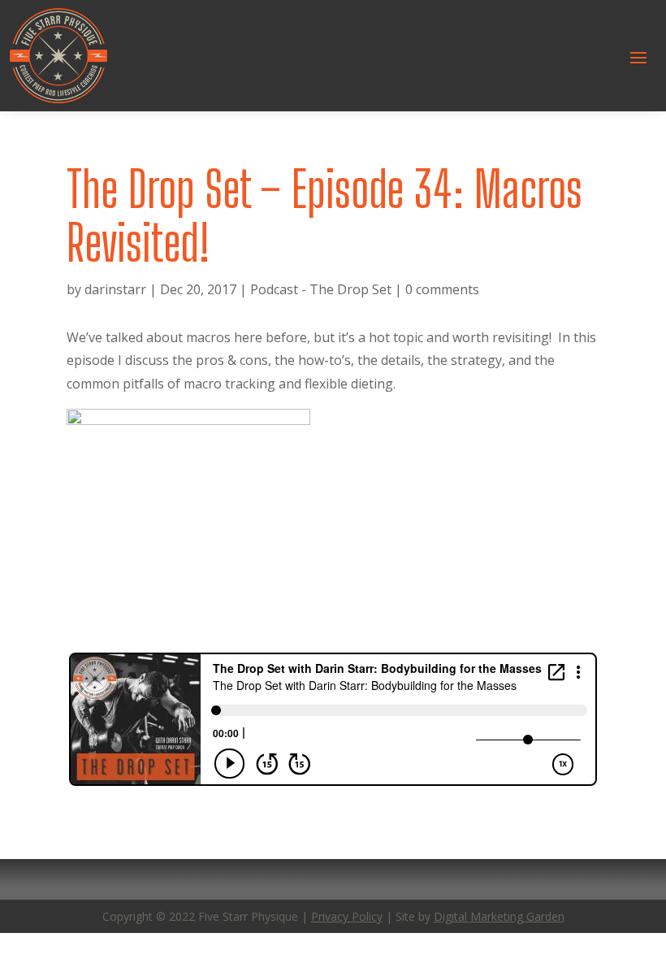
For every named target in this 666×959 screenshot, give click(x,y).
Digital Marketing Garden (499, 916)
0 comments (442, 289)
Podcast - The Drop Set (320, 289)
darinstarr (115, 289)
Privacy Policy (347, 916)
